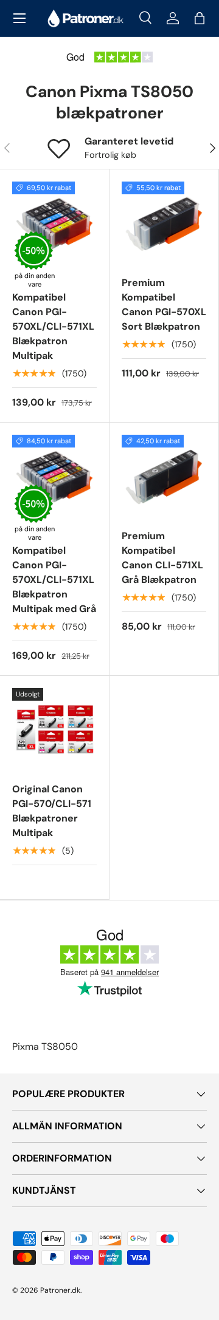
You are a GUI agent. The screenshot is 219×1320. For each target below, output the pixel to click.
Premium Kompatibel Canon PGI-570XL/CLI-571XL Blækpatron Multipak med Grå (54, 572)
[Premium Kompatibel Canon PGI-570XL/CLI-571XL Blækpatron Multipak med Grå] (54, 477)
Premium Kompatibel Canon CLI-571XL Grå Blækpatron (162, 557)
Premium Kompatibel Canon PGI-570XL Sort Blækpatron (164, 304)
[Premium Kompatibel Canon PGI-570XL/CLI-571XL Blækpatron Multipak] (54, 224)
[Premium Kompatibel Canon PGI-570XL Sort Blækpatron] (164, 224)
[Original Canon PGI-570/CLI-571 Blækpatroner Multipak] (54, 730)
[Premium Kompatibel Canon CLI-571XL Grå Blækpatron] (164, 477)
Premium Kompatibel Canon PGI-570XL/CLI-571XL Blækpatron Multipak (53, 319)
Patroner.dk (60, 1290)
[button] (199, 18)
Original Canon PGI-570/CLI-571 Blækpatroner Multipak (51, 811)
